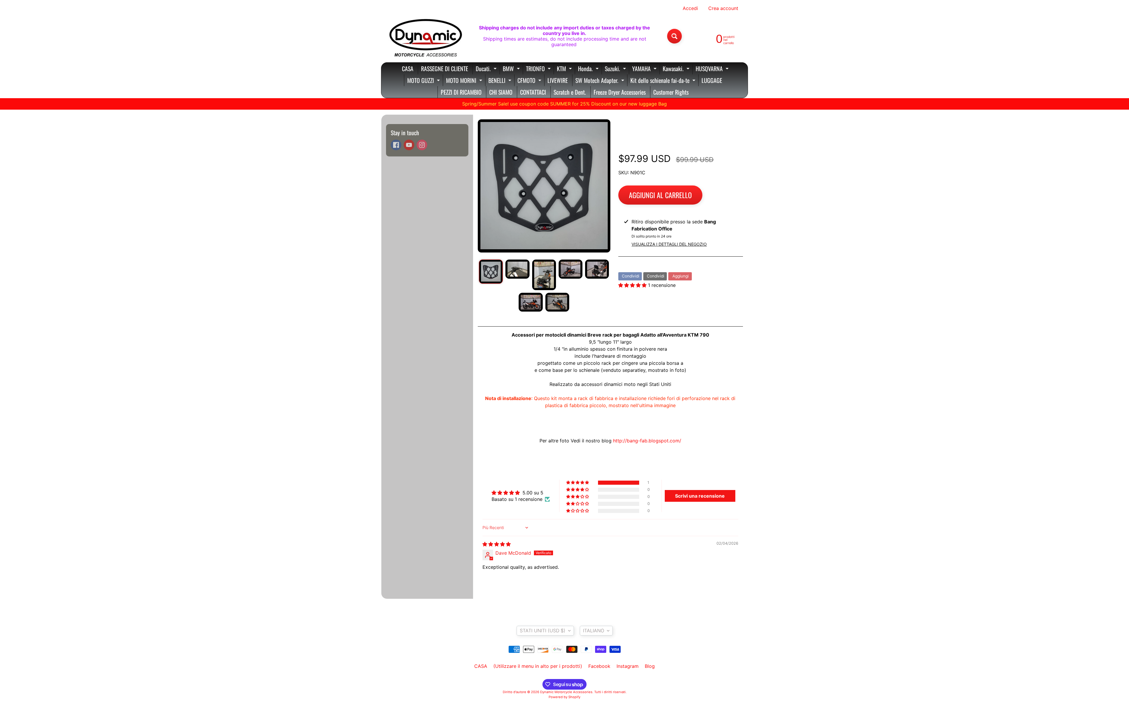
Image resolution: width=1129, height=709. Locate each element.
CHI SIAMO (500, 92)
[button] (633, 285)
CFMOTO (530, 81)
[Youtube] (409, 145)
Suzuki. (616, 69)
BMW (512, 69)
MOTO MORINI (465, 81)
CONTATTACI (533, 92)
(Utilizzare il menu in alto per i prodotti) (537, 666)
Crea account (723, 8)
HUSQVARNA (713, 69)
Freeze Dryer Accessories (620, 92)
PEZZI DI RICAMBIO (461, 92)
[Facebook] (396, 145)
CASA (407, 68)
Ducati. (487, 69)
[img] (496, 544)
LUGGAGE (712, 80)
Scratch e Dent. (570, 92)
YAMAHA (645, 69)
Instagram (628, 666)
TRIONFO (539, 69)
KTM (565, 69)
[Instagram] (422, 145)
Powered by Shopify (564, 697)
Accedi (690, 8)
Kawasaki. (677, 69)
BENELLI (500, 81)
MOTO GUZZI (424, 81)
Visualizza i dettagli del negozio (669, 244)
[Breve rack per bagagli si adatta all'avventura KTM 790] (491, 271)
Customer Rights (671, 92)
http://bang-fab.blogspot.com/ (647, 441)
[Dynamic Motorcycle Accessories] (425, 36)
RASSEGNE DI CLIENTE (444, 68)
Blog (650, 666)
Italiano (593, 630)
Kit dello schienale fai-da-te (663, 81)
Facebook (599, 666)
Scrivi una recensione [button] (700, 496)
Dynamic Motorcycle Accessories (566, 692)
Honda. (589, 69)
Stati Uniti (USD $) (542, 630)
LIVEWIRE (557, 80)
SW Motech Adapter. (600, 81)
